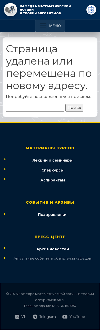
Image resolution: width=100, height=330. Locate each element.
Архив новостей (52, 249)
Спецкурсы (53, 170)
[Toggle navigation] (50, 26)
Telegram (47, 316)
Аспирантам (53, 180)
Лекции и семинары (53, 160)
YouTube (77, 316)
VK (23, 316)
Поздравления (52, 214)
